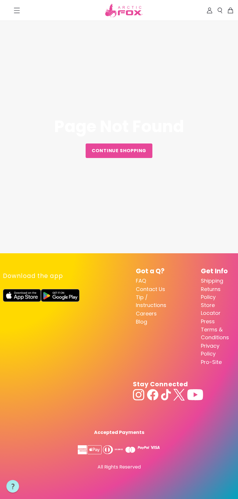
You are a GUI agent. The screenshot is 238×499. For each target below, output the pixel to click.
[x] (179, 395)
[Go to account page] (209, 10)
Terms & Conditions (215, 333)
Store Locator (211, 309)
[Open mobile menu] (17, 10)
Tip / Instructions (151, 301)
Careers (146, 313)
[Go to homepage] (124, 10)
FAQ (141, 280)
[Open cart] (230, 10)
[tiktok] (166, 395)
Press (208, 321)
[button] (12, 486)
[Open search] (220, 10)
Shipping (212, 280)
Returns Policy (211, 293)
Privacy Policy (210, 349)
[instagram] (139, 395)
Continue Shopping (119, 150)
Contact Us (150, 289)
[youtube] (195, 395)
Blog (141, 321)
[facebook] (152, 395)
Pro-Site (211, 362)
